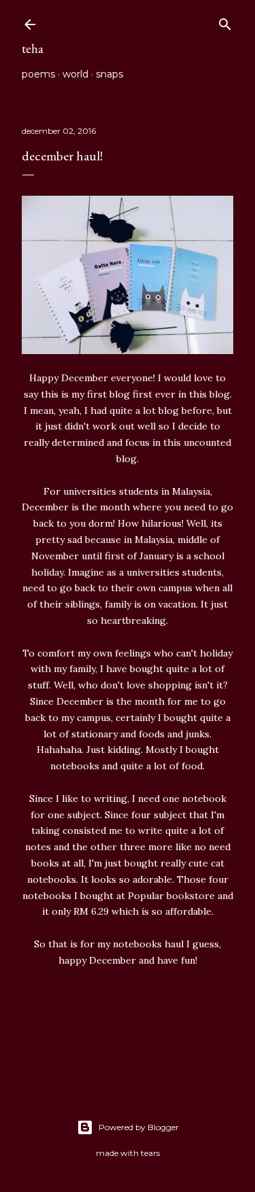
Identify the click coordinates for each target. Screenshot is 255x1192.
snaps (109, 74)
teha (33, 48)
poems (38, 74)
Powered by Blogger (139, 1127)
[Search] (225, 21)
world (75, 74)
